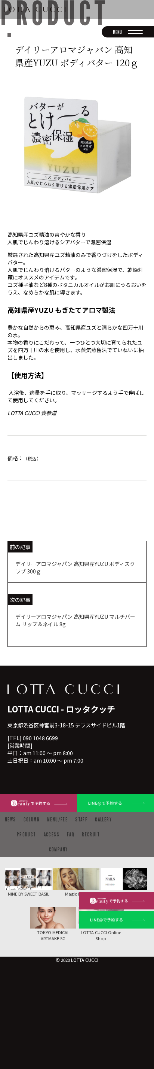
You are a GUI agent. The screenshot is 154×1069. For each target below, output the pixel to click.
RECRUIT (91, 834)
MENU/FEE (57, 819)
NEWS (10, 819)
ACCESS (51, 834)
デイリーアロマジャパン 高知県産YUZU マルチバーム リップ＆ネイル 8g (75, 620)
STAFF (81, 819)
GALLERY (103, 819)
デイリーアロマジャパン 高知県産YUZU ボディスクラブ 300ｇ (75, 567)
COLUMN (32, 819)
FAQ (70, 834)
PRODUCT (26, 834)
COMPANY (58, 849)
